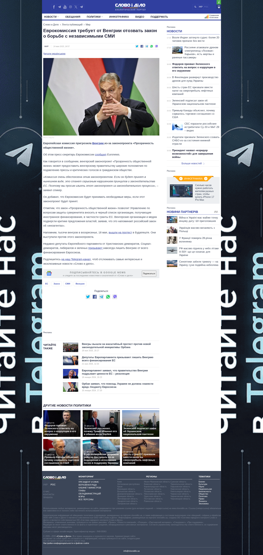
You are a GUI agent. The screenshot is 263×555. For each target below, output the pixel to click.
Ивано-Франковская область (157, 482)
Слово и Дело (51, 24)
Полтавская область (153, 499)
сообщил (100, 154)
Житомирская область (127, 499)
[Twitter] (76, 7)
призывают (95, 248)
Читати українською (54, 54)
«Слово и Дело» (63, 536)
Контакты (48, 494)
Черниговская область (180, 496)
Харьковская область (180, 486)
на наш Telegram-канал (76, 259)
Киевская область (152, 484)
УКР (201, 7)
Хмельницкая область (180, 491)
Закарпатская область (127, 501)
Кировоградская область (155, 486)
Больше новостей (192, 163)
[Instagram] (70, 7)
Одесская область (152, 496)
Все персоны (86, 499)
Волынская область (126, 491)
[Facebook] (54, 7)
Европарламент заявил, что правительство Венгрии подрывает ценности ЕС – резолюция (115, 373)
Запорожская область (127, 503)
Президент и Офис (89, 482)
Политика (203, 496)
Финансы (203, 501)
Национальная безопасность (205, 490)
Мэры (82, 496)
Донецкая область (125, 496)
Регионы (151, 476)
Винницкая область (126, 489)
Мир (88, 24)
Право (201, 499)
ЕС (46, 283)
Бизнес (202, 482)
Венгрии (98, 143)
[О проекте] (219, 2)
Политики (94, 17)
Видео (139, 17)
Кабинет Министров (90, 488)
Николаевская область (154, 494)
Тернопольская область (181, 484)
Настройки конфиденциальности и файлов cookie (66, 543)
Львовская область (153, 491)
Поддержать (159, 17)
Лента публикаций (72, 24)
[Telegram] (59, 7)
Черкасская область (179, 494)
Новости (50, 17)
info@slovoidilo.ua (131, 551)
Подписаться (149, 273)
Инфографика (119, 17)
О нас (46, 491)
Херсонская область (179, 489)
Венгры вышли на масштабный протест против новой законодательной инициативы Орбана (116, 347)
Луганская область (152, 489)
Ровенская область (152, 501)
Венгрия (80, 283)
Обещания (72, 17)
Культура (203, 484)
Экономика (204, 503)
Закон (57, 283)
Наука (201, 486)
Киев (119, 482)
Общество (203, 494)
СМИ (67, 283)
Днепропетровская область (129, 494)
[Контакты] (219, 6)
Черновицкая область (180, 499)
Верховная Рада (88, 485)
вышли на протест (120, 232)
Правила (48, 497)
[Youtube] (65, 7)
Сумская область (178, 482)
